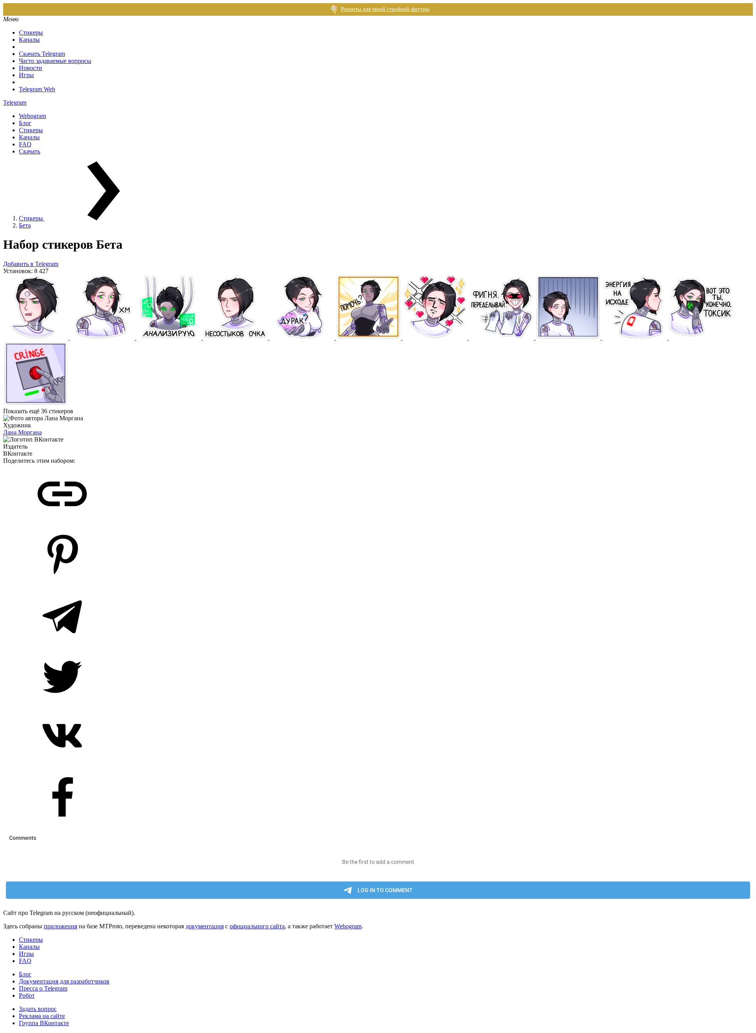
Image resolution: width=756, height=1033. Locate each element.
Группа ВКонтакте (44, 1023)
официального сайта (257, 926)
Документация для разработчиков (64, 981)
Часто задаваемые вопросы (55, 60)
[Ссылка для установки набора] (62, 521)
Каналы (29, 39)
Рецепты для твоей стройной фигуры (385, 9)
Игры (26, 75)
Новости (30, 68)
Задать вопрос (38, 1008)
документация (204, 926)
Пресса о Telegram (43, 988)
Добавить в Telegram (30, 264)
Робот (27, 995)
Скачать (29, 151)
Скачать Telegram (42, 53)
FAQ (25, 144)
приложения (60, 926)
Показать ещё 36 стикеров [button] (38, 411)
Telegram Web (37, 89)
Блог (25, 123)
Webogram (32, 116)
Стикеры (31, 32)
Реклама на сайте (42, 1016)
